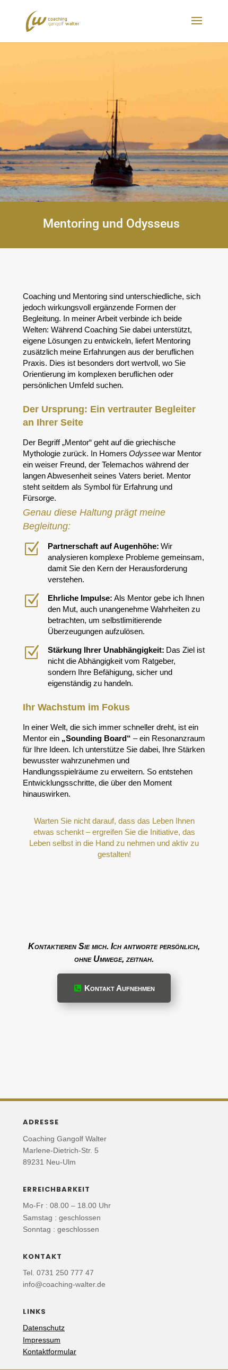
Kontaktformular (49, 1351)
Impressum (41, 1340)
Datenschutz (44, 1327)
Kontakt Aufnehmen (119, 988)
